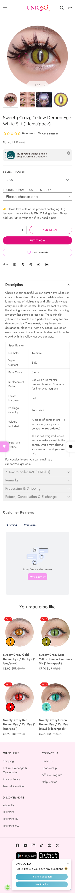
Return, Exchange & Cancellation (15, 770)
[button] (37, 285)
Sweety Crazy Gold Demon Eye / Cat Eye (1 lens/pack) (19, 659)
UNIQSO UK (10, 819)
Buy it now (37, 240)
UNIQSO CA (11, 826)
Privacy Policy (11, 779)
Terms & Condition (14, 786)
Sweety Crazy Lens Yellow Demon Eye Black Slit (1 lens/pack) (55, 659)
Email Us (47, 761)
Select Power (14, 171)
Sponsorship (49, 768)
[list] (37, 56)
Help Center (49, 782)
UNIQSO (8, 812)
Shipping (8, 761)
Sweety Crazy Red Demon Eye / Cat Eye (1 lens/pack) (19, 724)
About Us (8, 805)
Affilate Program (52, 775)
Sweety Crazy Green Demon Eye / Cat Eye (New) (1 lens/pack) (53, 724)
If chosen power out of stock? (27, 190)
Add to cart (51, 230)
